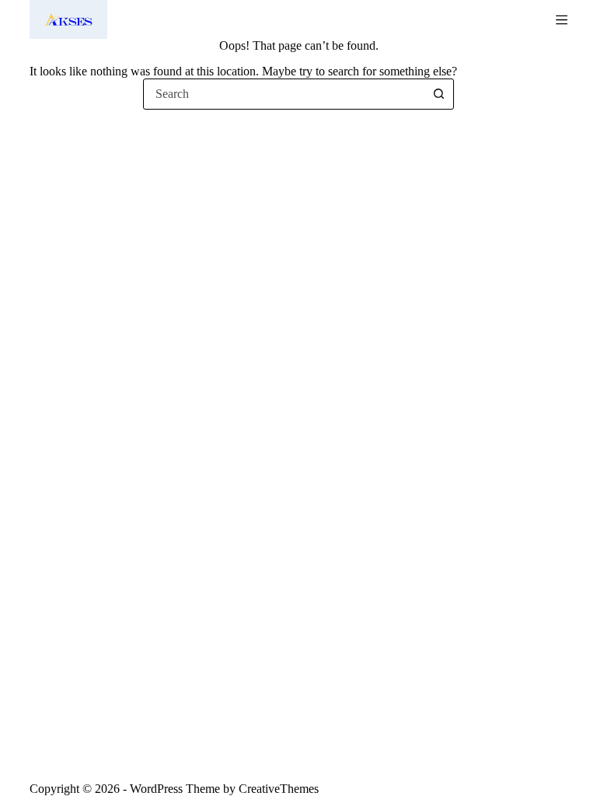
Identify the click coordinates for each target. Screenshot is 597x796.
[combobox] (284, 94)
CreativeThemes (279, 788)
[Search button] (438, 94)
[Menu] (561, 20)
